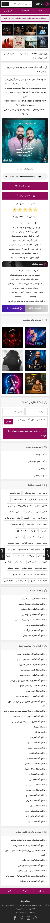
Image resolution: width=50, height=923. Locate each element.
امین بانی (30, 537)
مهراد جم (8, 562)
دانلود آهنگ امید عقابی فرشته (33, 609)
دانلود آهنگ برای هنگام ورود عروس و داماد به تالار (24, 711)
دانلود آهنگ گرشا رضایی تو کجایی (31, 659)
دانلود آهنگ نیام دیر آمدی (34, 630)
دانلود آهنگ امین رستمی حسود (32, 675)
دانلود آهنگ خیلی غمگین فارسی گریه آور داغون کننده (26, 703)
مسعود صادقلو (13, 568)
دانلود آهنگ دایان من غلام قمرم (32, 604)
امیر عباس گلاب (27, 512)
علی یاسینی (43, 562)
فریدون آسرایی (41, 512)
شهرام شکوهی (14, 512)
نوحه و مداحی (39, 475)
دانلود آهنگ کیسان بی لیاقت (33, 860)
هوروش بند (33, 530)
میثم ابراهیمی (15, 493)
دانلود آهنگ (41, 79)
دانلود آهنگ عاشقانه (36, 753)
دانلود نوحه (25, 10)
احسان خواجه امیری (19, 499)
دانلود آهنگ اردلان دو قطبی (33, 614)
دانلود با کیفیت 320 (23, 186)
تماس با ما (25, 891)
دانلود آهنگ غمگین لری (35, 816)
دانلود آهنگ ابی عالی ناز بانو (33, 598)
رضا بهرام (16, 574)
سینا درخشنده (18, 555)
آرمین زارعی (32, 562)
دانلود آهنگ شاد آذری (36, 742)
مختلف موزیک (39, 727)
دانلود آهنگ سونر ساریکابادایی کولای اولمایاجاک (25, 876)
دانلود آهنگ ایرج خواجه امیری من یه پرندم (27, 680)
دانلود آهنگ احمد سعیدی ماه (33, 670)
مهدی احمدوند (13, 543)
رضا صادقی (19, 537)
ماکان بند (11, 549)
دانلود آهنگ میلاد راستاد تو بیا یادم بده (29, 845)
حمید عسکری (42, 524)
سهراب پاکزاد (9, 518)
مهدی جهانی (27, 574)
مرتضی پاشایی (27, 543)
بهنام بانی (11, 505)
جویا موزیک (42, 53)
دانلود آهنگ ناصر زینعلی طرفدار (32, 881)
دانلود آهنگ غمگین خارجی (34, 784)
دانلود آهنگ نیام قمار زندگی (33, 635)
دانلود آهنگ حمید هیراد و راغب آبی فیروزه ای (24, 67)
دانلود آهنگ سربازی (37, 774)
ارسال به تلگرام (35, 308)
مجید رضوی (8, 580)
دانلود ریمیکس (8, 10)
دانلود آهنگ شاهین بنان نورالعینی (31, 865)
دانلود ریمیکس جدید (36, 748)
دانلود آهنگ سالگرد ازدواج (34, 769)
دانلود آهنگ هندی (37, 805)
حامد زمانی (30, 524)
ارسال (8, 421)
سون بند (44, 530)
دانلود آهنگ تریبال (37, 737)
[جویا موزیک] (41, 4)
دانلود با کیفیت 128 (23, 195)
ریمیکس (41, 468)
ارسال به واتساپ (12, 308)
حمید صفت (42, 580)
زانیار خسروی (21, 530)
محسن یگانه (35, 549)
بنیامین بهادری (17, 524)
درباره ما (8, 891)
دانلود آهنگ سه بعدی (36, 758)
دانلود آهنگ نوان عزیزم (35, 691)
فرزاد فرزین (43, 499)
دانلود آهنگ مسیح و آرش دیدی (32, 685)
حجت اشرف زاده (41, 568)
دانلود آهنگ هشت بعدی (35, 763)
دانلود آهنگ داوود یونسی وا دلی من (30, 619)
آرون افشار (30, 555)
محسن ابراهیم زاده (25, 505)
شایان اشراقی (42, 555)
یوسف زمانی (42, 493)
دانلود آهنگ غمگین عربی (35, 811)
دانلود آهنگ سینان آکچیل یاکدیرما (31, 870)
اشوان (33, 580)
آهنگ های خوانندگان (36, 461)
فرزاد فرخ (32, 499)
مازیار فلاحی (42, 518)
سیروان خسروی (29, 518)
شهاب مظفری (27, 568)
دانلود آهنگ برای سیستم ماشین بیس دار (28, 721)
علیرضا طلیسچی (41, 574)
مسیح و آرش (19, 562)
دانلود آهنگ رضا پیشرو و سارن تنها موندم (28, 840)
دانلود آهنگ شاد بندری (35, 790)
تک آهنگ (42, 10)
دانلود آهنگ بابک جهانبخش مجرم (31, 654)
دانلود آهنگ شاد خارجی (35, 800)
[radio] (35, 210)
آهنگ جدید (31, 53)
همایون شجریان (41, 505)
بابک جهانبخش (29, 493)
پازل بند (7, 555)
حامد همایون (23, 549)
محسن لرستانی (22, 580)
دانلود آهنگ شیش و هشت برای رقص (30, 696)
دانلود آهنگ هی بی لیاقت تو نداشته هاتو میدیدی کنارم (25, 853)
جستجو (5, 4)
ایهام (19, 518)
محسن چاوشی (41, 543)
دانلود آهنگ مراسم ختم (35, 795)
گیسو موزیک (40, 732)
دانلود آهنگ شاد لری (36, 821)
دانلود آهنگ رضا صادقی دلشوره (32, 664)
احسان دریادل (42, 537)
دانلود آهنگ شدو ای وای (35, 625)
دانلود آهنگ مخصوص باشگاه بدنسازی (29, 716)
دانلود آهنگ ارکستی (37, 779)
